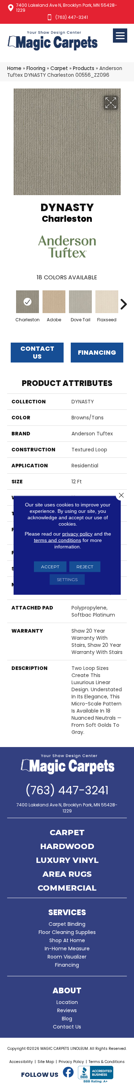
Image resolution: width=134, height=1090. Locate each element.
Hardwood (67, 847)
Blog (67, 1018)
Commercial (67, 888)
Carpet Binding (67, 924)
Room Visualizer (67, 956)
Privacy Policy (71, 1061)
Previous (10, 300)
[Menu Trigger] (120, 35)
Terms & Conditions (107, 1061)
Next (123, 300)
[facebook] (68, 1072)
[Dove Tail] (80, 302)
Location (67, 1002)
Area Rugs (67, 874)
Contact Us (37, 352)
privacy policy (77, 533)
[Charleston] (27, 302)
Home (14, 68)
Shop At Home (67, 940)
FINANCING (97, 352)
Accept (50, 566)
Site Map (46, 1061)
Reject (84, 566)
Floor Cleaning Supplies (67, 932)
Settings (67, 579)
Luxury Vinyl (67, 861)
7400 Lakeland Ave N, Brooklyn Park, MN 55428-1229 (66, 7)
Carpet (59, 68)
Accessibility (21, 1061)
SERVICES (67, 912)
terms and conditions (57, 540)
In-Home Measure (67, 948)
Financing (67, 964)
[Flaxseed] (107, 302)
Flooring (35, 68)
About (67, 990)
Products (83, 68)
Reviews (67, 1010)
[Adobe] (54, 302)
